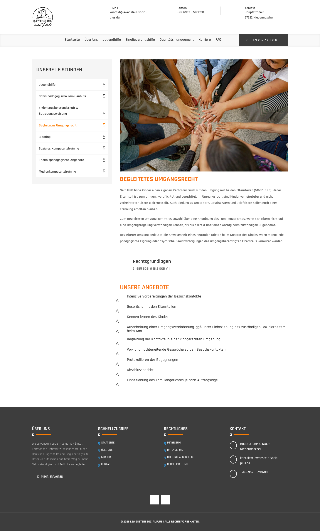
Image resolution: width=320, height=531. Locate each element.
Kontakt (106, 464)
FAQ (218, 39)
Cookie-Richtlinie (177, 464)
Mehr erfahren (52, 477)
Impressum (174, 442)
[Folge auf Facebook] (154, 499)
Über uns (107, 450)
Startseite (72, 39)
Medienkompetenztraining (57, 171)
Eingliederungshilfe (140, 39)
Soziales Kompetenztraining (59, 148)
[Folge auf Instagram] (165, 499)
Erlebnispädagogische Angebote (61, 160)
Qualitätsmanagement (177, 39)
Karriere (205, 39)
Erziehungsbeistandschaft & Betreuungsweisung (58, 111)
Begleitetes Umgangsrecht (58, 125)
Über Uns (91, 39)
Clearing (45, 137)
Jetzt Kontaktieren (263, 40)
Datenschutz (175, 450)
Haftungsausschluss (180, 457)
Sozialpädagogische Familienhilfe (62, 96)
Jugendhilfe (112, 39)
